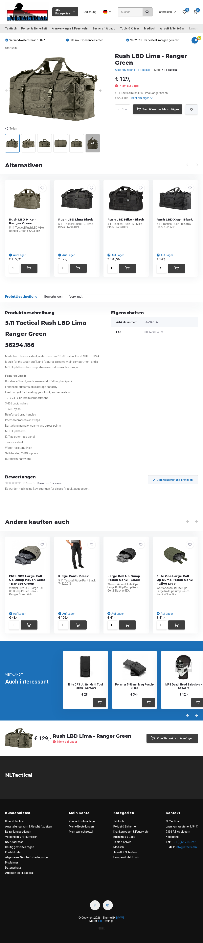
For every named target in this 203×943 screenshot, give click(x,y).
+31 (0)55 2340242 (184, 842)
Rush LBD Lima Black (75, 219)
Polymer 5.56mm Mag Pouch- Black (134, 686)
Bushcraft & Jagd (104, 28)
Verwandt (75, 296)
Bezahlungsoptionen (18, 831)
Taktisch (11, 28)
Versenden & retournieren (21, 836)
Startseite (11, 48)
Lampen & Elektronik (126, 857)
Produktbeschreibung (21, 296)
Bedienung (89, 11)
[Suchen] (147, 12)
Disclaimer (11, 862)
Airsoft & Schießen (172, 28)
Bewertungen (53, 296)
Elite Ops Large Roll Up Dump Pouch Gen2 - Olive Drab (175, 579)
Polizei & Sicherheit (34, 28)
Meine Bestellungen (81, 826)
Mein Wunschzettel (81, 831)
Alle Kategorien (62, 12)
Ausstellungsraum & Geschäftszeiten (28, 826)
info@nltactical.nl (186, 847)
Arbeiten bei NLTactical (19, 872)
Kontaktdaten (13, 852)
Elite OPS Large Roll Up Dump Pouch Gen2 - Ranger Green (27, 579)
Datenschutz (13, 867)
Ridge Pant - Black (73, 576)
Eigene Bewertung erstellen (175, 479)
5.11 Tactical (169, 69)
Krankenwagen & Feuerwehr (70, 28)
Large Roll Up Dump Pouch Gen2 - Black (123, 578)
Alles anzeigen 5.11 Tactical (132, 69)
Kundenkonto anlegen (82, 821)
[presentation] (6, 90)
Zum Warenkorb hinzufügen (160, 109)
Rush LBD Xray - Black (175, 219)
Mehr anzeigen (140, 97)
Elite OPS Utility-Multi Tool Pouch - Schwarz (85, 686)
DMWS (120, 917)
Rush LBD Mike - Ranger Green (22, 221)
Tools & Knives (130, 28)
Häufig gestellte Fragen (19, 847)
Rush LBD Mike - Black (125, 219)
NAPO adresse (14, 842)
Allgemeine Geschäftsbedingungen (27, 857)
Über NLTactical (14, 821)
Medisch (149, 28)
